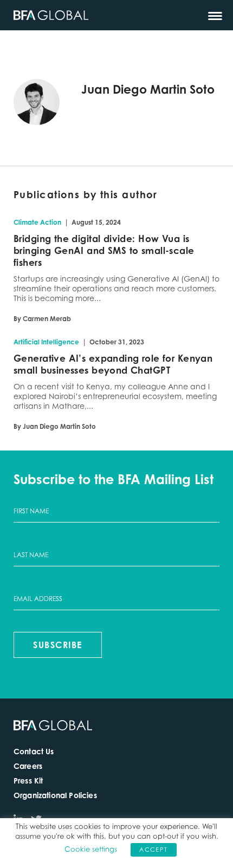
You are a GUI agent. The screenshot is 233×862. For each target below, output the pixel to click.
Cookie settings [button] (90, 849)
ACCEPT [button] (153, 849)
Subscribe (57, 644)
